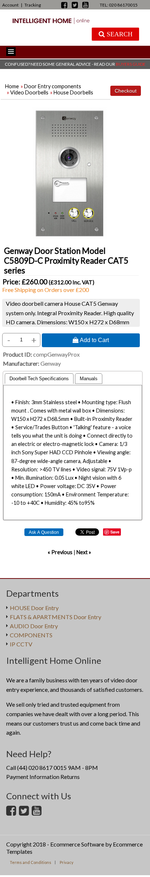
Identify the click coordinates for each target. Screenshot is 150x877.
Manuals (89, 378)
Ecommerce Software (77, 844)
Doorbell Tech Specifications (39, 378)
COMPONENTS (31, 635)
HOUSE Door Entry (34, 607)
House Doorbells (73, 92)
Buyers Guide (131, 64)
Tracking (32, 5)
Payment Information (32, 776)
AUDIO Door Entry (34, 625)
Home (12, 86)
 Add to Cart (90, 340)
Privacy (67, 862)
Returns (70, 776)
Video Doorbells (29, 92)
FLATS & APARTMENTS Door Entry (55, 616)
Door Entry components (52, 86)
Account (10, 5)
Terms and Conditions (30, 862)
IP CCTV (21, 644)
